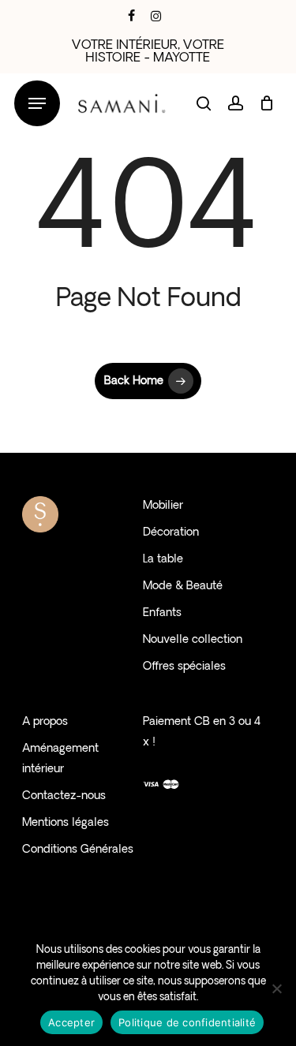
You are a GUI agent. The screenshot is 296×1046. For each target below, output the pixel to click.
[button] (37, 103)
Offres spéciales (184, 667)
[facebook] (131, 15)
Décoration (171, 533)
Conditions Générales (77, 850)
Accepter (71, 1022)
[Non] (276, 988)
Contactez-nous (64, 796)
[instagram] (156, 15)
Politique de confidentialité (187, 1022)
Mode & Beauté (183, 586)
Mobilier (163, 506)
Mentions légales (65, 823)
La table (163, 560)
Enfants (162, 613)
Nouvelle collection (192, 640)
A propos (45, 722)
